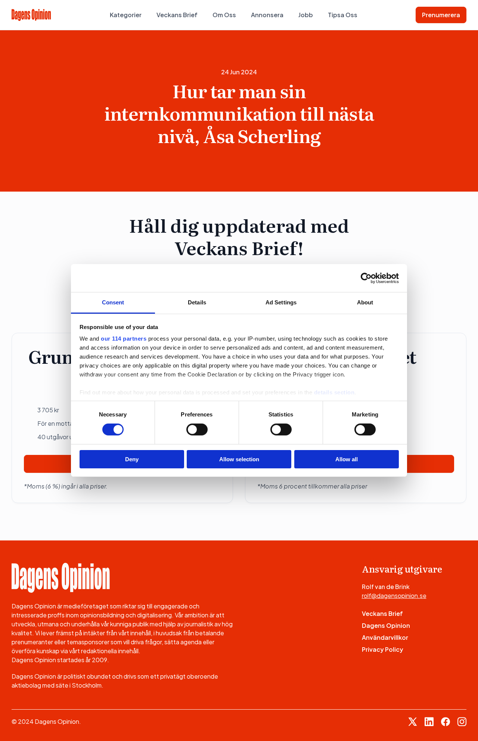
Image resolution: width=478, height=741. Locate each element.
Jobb (305, 15)
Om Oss (224, 15)
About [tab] (365, 302)
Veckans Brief (177, 15)
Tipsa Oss (342, 15)
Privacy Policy (382, 649)
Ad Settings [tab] (281, 302)
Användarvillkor (385, 637)
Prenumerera (441, 15)
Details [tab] (197, 302)
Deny (132, 459)
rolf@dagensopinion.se (394, 595)
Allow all (346, 459)
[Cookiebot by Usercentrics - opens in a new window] (366, 277)
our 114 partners (123, 338)
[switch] (197, 429)
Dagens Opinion (386, 625)
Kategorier (126, 15)
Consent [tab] (113, 302)
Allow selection (239, 459)
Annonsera (267, 15)
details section (334, 392)
